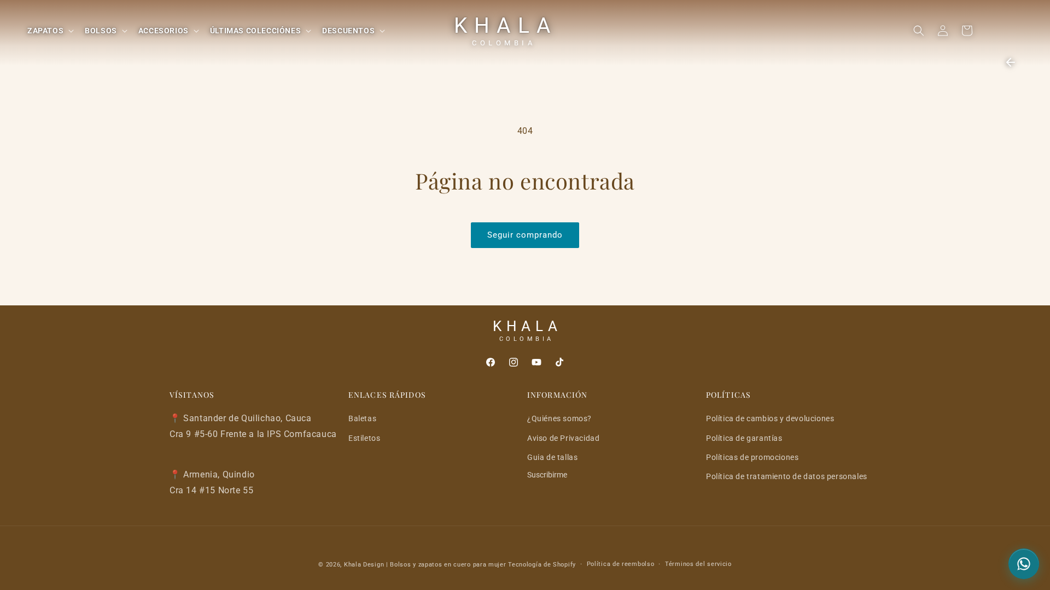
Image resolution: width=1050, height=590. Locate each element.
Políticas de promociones (752, 457)
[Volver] (1011, 62)
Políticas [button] (728, 395)
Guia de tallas (552, 457)
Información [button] (557, 395)
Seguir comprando (525, 235)
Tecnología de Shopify (542, 564)
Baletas (362, 418)
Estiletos (364, 438)
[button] (49, 30)
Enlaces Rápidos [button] (387, 395)
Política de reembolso (621, 564)
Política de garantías (744, 438)
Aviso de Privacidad (563, 438)
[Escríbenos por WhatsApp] (1023, 563)
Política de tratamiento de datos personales (786, 476)
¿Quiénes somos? (559, 418)
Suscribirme (547, 474)
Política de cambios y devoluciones (770, 418)
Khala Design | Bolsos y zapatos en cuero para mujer (425, 564)
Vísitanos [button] (192, 395)
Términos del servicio (698, 564)
